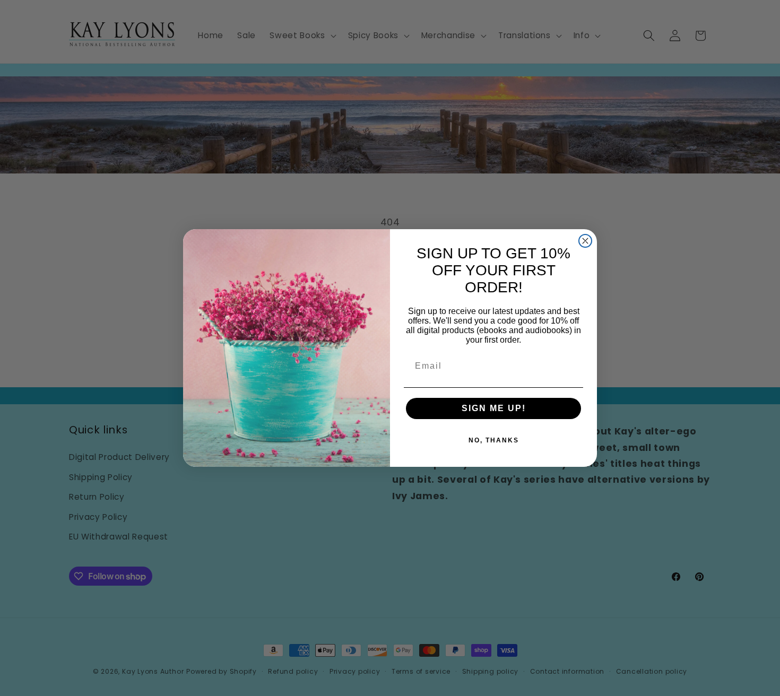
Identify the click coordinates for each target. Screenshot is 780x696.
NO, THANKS (494, 440)
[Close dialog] (585, 240)
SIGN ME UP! (494, 408)
